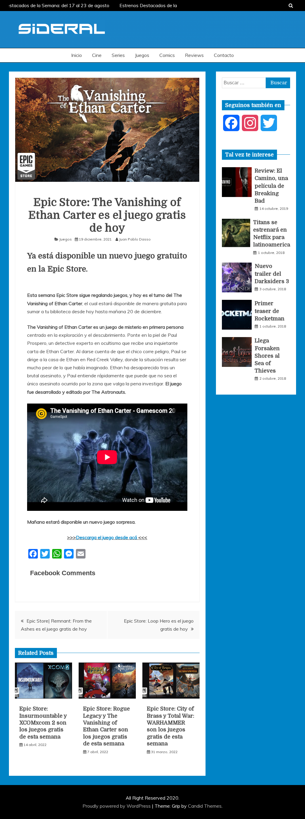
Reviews (194, 55)
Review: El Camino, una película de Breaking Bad (271, 186)
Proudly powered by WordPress (117, 806)
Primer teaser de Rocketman (269, 310)
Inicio (76, 55)
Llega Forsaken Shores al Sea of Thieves (267, 356)
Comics (167, 55)
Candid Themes (205, 806)
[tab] (249, 155)
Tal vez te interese (249, 155)
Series (118, 55)
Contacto (224, 55)
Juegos (142, 55)
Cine (97, 55)
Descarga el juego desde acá (107, 537)
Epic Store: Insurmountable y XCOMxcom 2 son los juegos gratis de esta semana (43, 723)
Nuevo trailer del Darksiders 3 (272, 273)
